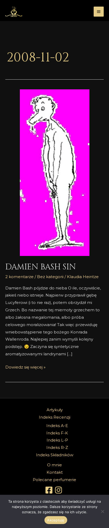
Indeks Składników (54, 454)
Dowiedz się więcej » (25, 367)
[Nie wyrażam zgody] (102, 511)
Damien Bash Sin (40, 267)
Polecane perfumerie (54, 479)
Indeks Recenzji (54, 417)
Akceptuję (55, 520)
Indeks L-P (57, 440)
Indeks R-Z (57, 447)
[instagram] (59, 490)
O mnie (54, 464)
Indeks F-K (57, 432)
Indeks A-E (57, 425)
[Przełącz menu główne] (99, 12)
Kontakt (55, 472)
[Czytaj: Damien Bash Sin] (54, 172)
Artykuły (55, 409)
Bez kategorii (50, 276)
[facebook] (49, 490)
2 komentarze (19, 276)
